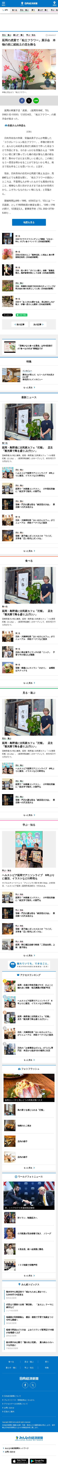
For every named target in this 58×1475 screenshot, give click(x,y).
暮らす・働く (43, 10)
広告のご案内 (9, 1411)
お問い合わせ (9, 1408)
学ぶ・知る (30, 35)
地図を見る (29, 222)
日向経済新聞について (12, 1396)
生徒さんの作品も (17, 125)
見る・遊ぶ (24, 10)
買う (33, 10)
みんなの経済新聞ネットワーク (29, 1438)
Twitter (33, 1385)
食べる (14, 10)
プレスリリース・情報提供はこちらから (19, 1400)
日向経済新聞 (29, 4)
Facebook (25, 1385)
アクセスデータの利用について (16, 1404)
